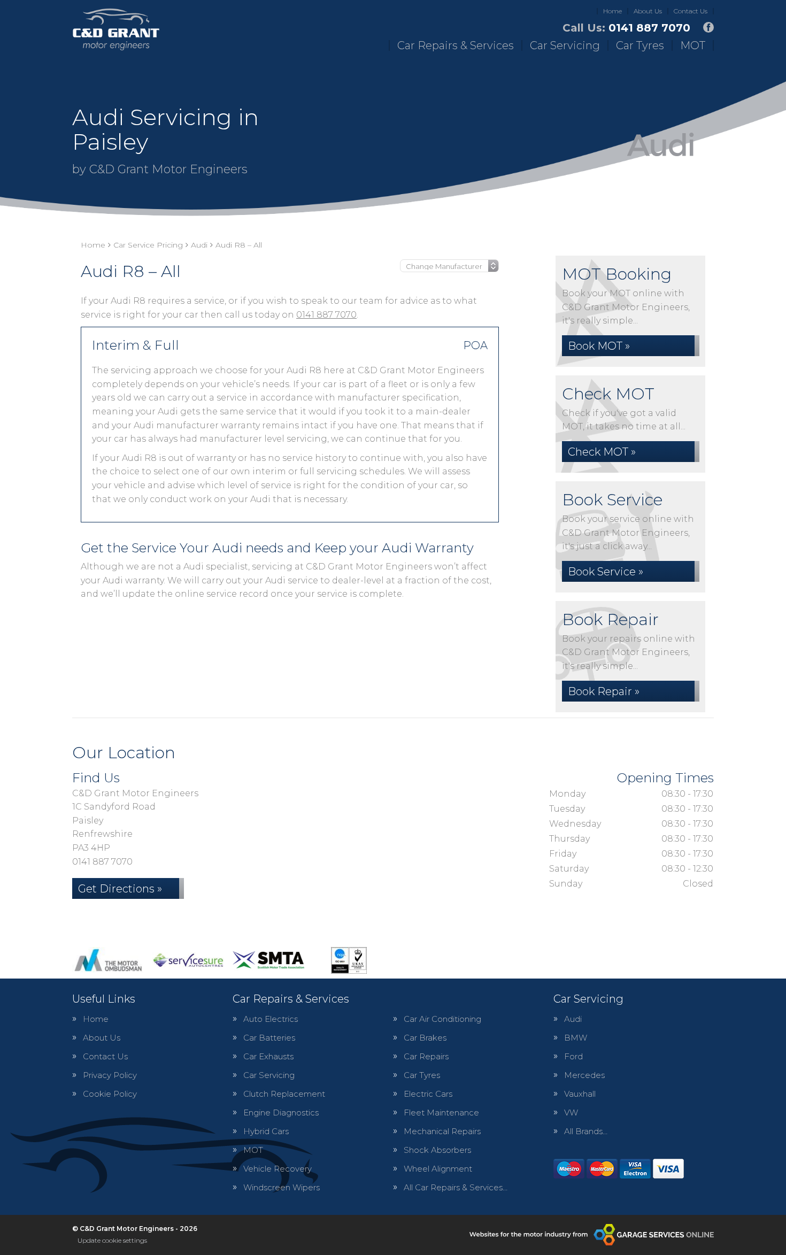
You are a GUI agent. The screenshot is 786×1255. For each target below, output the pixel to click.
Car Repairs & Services (455, 45)
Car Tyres (640, 45)
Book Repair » (603, 691)
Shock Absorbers (437, 1150)
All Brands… (585, 1131)
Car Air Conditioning (442, 1019)
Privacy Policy (110, 1075)
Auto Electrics (270, 1019)
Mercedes (584, 1075)
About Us (648, 11)
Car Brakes (425, 1038)
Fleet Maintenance (441, 1112)
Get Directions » (120, 888)
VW (571, 1112)
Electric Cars (428, 1094)
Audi (573, 1019)
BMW (575, 1038)
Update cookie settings (112, 1240)
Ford (573, 1056)
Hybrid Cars (266, 1131)
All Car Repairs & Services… (455, 1187)
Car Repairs (426, 1056)
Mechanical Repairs (442, 1131)
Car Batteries (269, 1038)
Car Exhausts (268, 1056)
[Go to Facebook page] (708, 27)
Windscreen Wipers (281, 1187)
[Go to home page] (116, 29)
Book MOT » (599, 346)
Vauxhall (580, 1094)
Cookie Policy (110, 1094)
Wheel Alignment (438, 1169)
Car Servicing (565, 45)
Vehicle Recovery (277, 1169)
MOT (692, 45)
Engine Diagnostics (281, 1112)
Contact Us (690, 11)
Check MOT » (602, 451)
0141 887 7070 (626, 27)
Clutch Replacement (284, 1094)
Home (612, 11)
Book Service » (605, 571)
